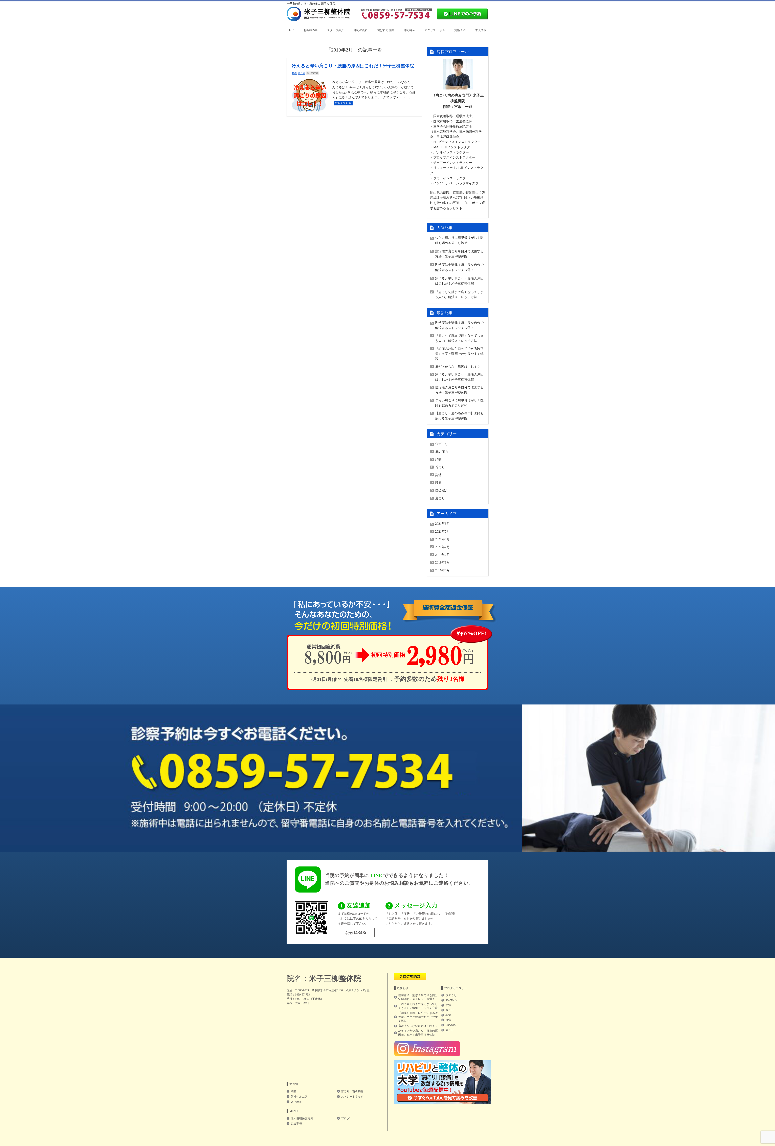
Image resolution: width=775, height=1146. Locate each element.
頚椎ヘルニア (299, 1096)
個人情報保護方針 (302, 1118)
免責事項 (296, 1123)
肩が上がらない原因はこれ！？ (457, 366)
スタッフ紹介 (335, 30)
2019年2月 (442, 554)
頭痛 (438, 459)
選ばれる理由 (385, 30)
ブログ (345, 1118)
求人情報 (480, 30)
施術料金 (409, 30)
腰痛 (294, 73)
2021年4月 (442, 539)
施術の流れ (361, 30)
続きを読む (342, 103)
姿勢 (438, 475)
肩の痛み (441, 451)
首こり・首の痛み (352, 1091)
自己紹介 (441, 490)
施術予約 (460, 30)
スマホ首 (296, 1101)
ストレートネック (352, 1096)
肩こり (301, 73)
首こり (440, 467)
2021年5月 (442, 531)
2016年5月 (442, 570)
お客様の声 (311, 30)
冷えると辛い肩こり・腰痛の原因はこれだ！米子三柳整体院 (353, 65)
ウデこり (441, 444)
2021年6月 (442, 523)
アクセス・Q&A (434, 30)
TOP (291, 30)
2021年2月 (442, 547)
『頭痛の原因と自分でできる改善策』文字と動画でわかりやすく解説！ (459, 354)
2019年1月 (442, 562)
